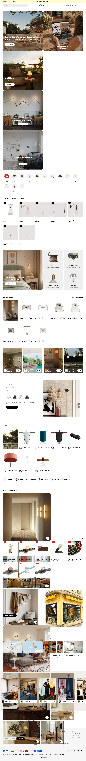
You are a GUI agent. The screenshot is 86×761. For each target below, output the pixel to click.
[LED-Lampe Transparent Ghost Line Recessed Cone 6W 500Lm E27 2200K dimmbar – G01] (75, 307)
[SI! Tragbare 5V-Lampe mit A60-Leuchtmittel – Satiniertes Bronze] (10, 548)
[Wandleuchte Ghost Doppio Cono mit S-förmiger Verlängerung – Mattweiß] (27, 209)
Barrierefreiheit (44, 757)
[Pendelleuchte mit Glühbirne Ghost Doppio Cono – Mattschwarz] (43, 209)
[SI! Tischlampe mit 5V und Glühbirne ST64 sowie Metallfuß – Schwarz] (59, 548)
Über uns (5, 1)
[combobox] (15, 5)
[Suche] (26, 5)
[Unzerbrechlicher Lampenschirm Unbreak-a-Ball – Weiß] (27, 459)
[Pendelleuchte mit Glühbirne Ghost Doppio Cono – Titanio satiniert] (10, 232)
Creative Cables (8, 754)
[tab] (9, 384)
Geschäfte (14, 1)
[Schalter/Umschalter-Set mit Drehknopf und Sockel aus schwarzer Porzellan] (15, 397)
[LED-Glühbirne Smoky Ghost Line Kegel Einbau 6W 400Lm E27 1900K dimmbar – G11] (59, 307)
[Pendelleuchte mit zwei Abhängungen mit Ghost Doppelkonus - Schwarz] (59, 209)
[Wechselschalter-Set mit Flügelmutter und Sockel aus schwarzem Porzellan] (27, 397)
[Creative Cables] (10, 310)
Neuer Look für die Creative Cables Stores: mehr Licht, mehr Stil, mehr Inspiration (52, 657)
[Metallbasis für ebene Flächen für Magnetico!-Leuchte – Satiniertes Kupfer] (43, 548)
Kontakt (9, 1)
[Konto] (75, 5)
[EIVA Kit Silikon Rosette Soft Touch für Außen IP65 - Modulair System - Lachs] (10, 459)
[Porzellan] (61, 398)
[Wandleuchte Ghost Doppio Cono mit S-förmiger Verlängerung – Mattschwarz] (75, 209)
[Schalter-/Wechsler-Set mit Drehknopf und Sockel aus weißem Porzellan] (21, 397)
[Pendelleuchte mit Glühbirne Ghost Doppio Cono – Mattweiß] (27, 232)
